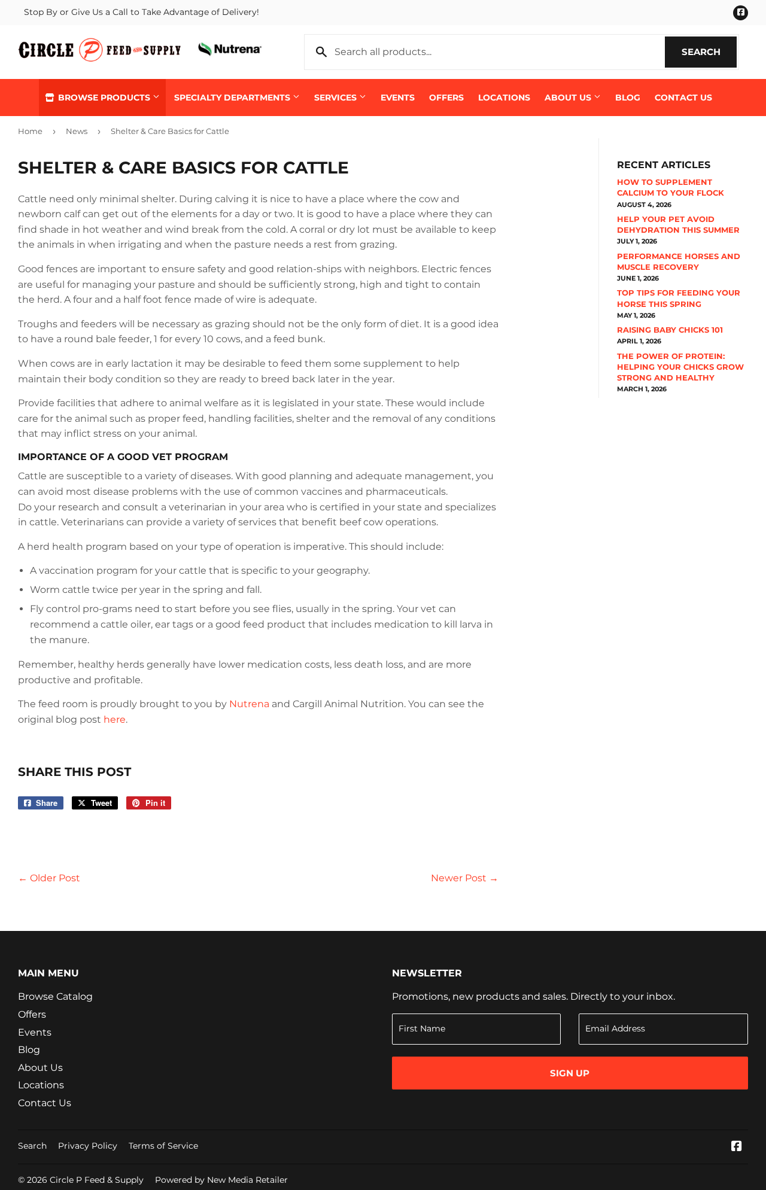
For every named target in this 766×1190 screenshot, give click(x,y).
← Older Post (49, 878)
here (115, 719)
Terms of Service (163, 1146)
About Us (569, 97)
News (76, 131)
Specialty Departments (233, 97)
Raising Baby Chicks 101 (670, 329)
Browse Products (104, 97)
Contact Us (683, 97)
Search (709, 51)
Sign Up (569, 1073)
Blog (627, 97)
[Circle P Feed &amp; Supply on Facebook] (736, 1147)
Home (30, 131)
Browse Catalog (55, 996)
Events (398, 97)
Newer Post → (464, 878)
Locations (504, 97)
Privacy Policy (87, 1146)
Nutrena (249, 704)
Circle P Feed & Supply (97, 1180)
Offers (446, 97)
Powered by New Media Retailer (221, 1180)
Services (336, 97)
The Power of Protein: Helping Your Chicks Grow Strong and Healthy (680, 366)
